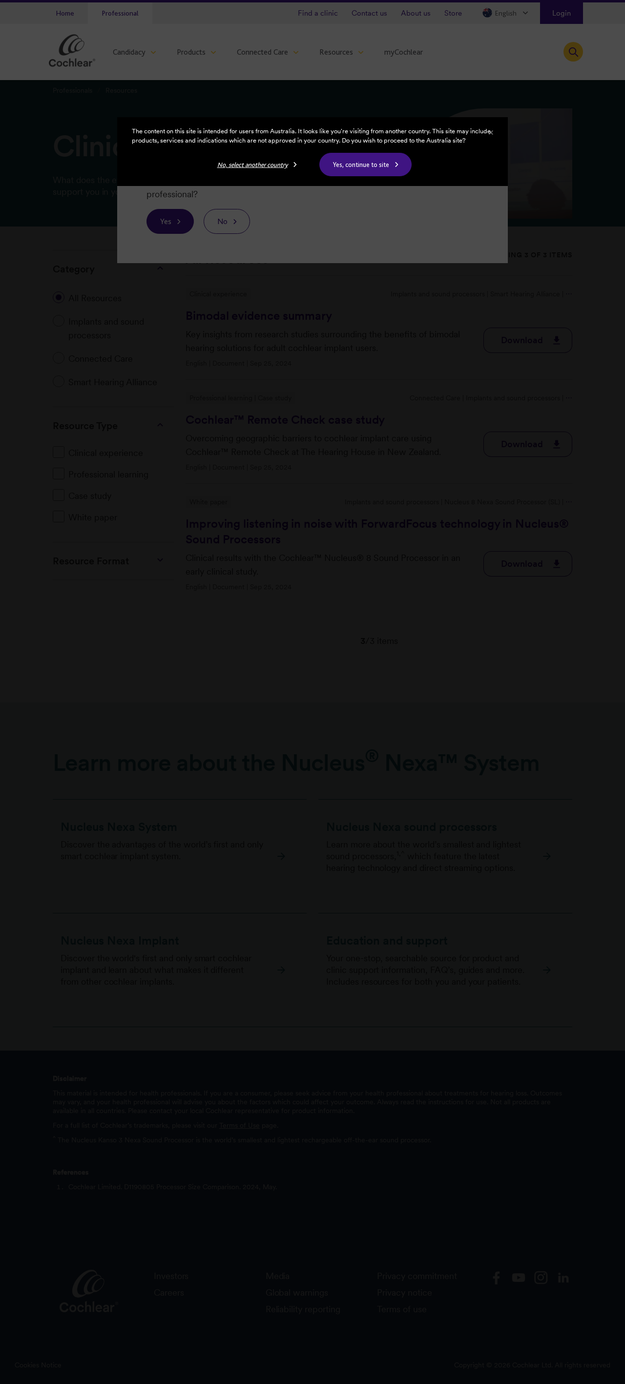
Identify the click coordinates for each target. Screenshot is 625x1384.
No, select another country (252, 164)
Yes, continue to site (361, 164)
